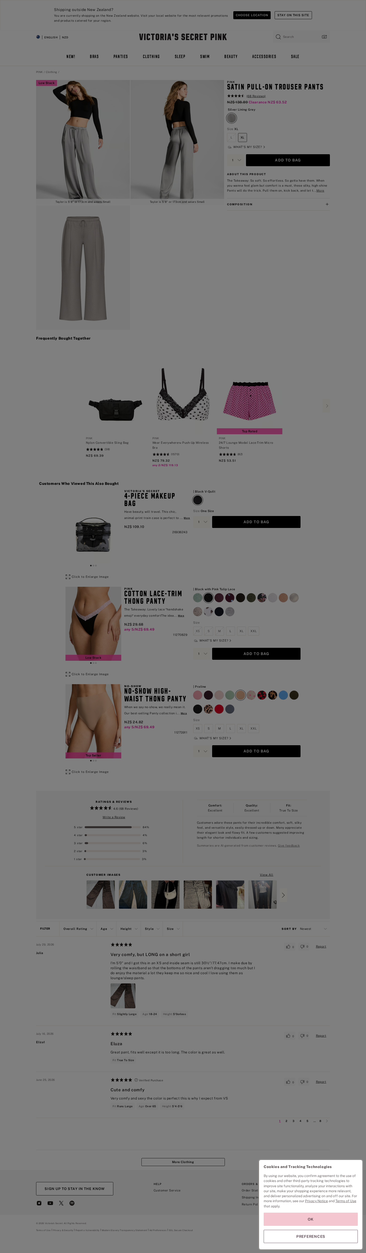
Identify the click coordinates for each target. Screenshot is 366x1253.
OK (311, 1219)
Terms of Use (345, 1201)
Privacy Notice (316, 1201)
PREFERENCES (310, 1236)
